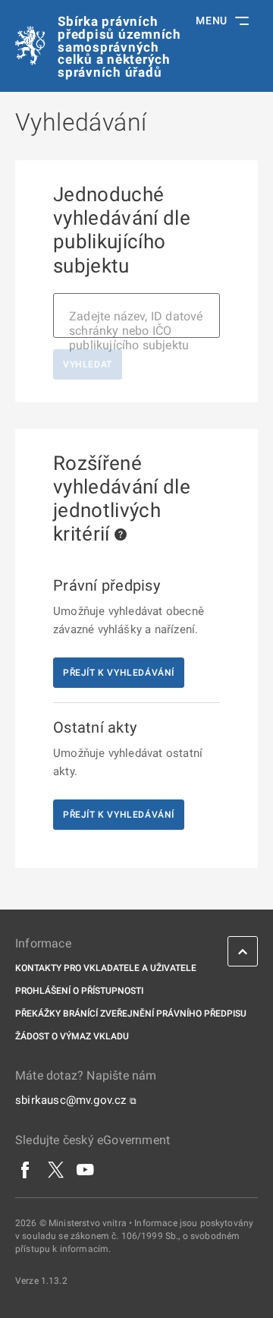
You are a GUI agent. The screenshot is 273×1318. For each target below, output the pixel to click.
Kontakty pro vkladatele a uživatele (105, 968)
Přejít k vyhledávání (118, 672)
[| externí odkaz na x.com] (55, 1169)
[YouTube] (85, 1169)
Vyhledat (87, 364)
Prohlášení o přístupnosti (79, 990)
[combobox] (136, 315)
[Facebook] (25, 1169)
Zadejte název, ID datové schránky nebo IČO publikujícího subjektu (136, 330)
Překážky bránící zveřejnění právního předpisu (130, 1013)
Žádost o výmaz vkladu (72, 1036)
